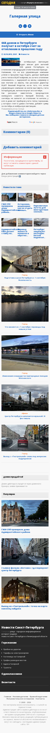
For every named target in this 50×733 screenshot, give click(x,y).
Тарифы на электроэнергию (16, 653)
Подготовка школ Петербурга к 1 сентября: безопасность (25, 279)
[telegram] (25, 26)
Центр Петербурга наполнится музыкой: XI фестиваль (25, 417)
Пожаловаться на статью (12, 109)
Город (25, 275)
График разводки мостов (14, 660)
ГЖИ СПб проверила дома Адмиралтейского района (15, 530)
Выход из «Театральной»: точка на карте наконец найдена (24, 607)
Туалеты (7, 667)
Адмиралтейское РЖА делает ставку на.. (10, 231)
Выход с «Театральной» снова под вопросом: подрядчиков (25, 457)
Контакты (40, 699)
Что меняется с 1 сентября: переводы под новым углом (25, 328)
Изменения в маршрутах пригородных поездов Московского (25, 377)
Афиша (25, 413)
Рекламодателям (20, 696)
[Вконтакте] (20, 26)
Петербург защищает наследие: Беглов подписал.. (39, 233)
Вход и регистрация (9, 176)
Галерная (5, 631)
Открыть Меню (26, 34)
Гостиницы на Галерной (14, 656)
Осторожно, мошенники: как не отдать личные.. (25, 207)
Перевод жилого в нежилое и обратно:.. (23, 232)
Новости (25, 54)
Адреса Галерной (11, 664)
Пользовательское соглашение (20, 699)
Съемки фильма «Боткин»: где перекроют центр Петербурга (24, 569)
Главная (7, 696)
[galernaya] (29, 26)
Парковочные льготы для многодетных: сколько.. (41, 208)
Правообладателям (38, 696)
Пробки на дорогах (12, 649)
